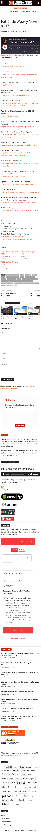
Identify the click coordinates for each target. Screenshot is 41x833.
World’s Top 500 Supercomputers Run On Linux (17, 709)
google (18, 778)
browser (36, 767)
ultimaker (4, 285)
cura (3, 276)
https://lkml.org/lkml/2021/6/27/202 (13, 66)
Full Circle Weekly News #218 (32, 295)
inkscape (29, 778)
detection (15, 276)
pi (28, 791)
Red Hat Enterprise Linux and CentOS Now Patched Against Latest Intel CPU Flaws (18, 717)
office (22, 791)
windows (17, 804)
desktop (8, 276)
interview (5, 782)
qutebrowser (16, 281)
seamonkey (5, 283)
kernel (4, 279)
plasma (34, 792)
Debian (16, 770)
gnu (11, 778)
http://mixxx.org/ (7, 85)
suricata (23, 283)
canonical (6, 770)
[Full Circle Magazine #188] (7, 310)
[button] (37, 3)
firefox (12, 774)
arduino (16, 767)
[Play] (4, 474)
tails (11, 800)
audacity (28, 274)
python (7, 796)
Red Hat (24, 281)
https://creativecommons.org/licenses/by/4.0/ (17, 239)
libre (35, 782)
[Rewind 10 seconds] (10, 48)
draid (22, 276)
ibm (26, 276)
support (16, 283)
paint (3, 281)
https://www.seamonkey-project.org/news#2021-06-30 (20, 127)
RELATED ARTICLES (12, 303)
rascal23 (3, 657)
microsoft (33, 787)
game (18, 774)
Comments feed (6, 821)
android (9, 767)
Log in (3, 815)
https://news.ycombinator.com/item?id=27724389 (18, 202)
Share (36, 52)
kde (13, 782)
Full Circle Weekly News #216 (8, 295)
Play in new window (19, 55)
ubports (29, 800)
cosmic (34, 274)
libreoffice (7, 787)
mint (4, 791)
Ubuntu (36, 283)
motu (9, 791)
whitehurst (12, 285)
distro (33, 770)
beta (22, 767)
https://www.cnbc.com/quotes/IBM (13, 176)
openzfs (35, 279)
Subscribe (28, 52)
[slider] (36, 474)
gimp (29, 774)
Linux (19, 787)
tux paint (29, 283)
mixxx (18, 279)
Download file (6, 55)
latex (28, 782)
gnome (5, 778)
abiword (8, 274)
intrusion (32, 276)
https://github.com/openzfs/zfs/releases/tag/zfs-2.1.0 (19, 184)
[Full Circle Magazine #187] (20, 310)
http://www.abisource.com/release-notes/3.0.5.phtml (19, 210)
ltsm (8, 279)
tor (16, 800)
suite (11, 283)
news (15, 791)
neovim (29, 279)
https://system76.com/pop (10, 116)
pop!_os (9, 281)
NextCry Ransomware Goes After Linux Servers (17, 692)
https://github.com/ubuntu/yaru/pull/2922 (15, 95)
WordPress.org (6, 825)
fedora (4, 774)
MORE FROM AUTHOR (27, 303)
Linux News (6, 649)
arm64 (22, 274)
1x (14, 48)
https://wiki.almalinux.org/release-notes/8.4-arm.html (19, 145)
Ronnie (5, 31)
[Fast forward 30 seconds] (18, 48)
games (24, 774)
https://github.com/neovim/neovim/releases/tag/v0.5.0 (20, 192)
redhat (30, 281)
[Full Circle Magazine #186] (34, 310)
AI (2, 767)
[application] (20, 474)
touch (21, 800)
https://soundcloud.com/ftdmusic (12, 236)
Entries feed (5, 818)
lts (26, 787)
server (5, 800)
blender (28, 767)
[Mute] (31, 474)
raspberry (17, 796)
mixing (13, 279)
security (31, 796)
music (23, 279)
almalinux (15, 274)
